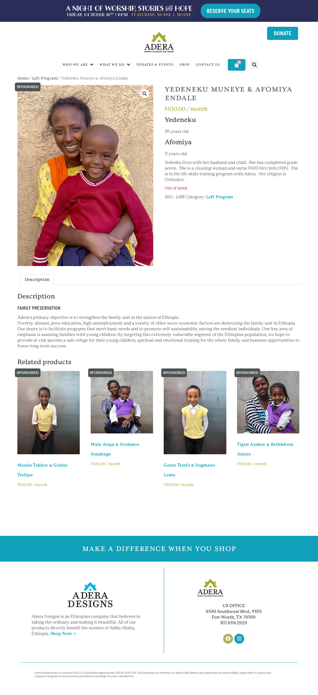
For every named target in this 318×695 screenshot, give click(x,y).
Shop (184, 64)
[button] (254, 65)
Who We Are (75, 64)
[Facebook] (228, 639)
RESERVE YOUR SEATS (230, 10)
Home (23, 78)
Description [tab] (37, 279)
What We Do (111, 64)
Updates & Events (154, 64)
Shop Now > (63, 633)
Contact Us (208, 64)
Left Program (45, 78)
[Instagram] (239, 639)
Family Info (33, 498)
